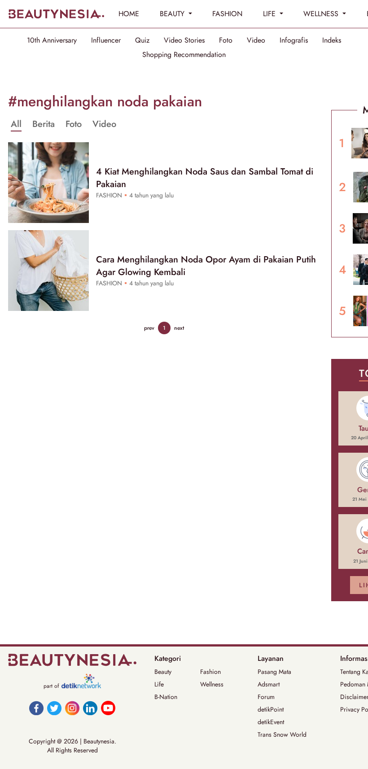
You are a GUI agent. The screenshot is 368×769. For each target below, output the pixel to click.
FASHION (227, 14)
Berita (43, 124)
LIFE (270, 14)
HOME (128, 14)
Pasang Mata (274, 671)
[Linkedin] (90, 708)
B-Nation (165, 696)
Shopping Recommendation (184, 55)
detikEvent (271, 721)
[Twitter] (54, 708)
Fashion (210, 671)
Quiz (142, 40)
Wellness (211, 684)
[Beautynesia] (56, 14)
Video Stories (184, 40)
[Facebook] (36, 708)
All (16, 124)
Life (159, 684)
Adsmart (269, 684)
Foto (225, 40)
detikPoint (271, 709)
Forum (266, 696)
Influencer (106, 40)
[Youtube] (108, 708)
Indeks (331, 40)
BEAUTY (173, 14)
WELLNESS (322, 14)
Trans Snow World (282, 734)
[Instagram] (72, 708)
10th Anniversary (52, 40)
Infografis (294, 40)
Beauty (162, 671)
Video (256, 40)
